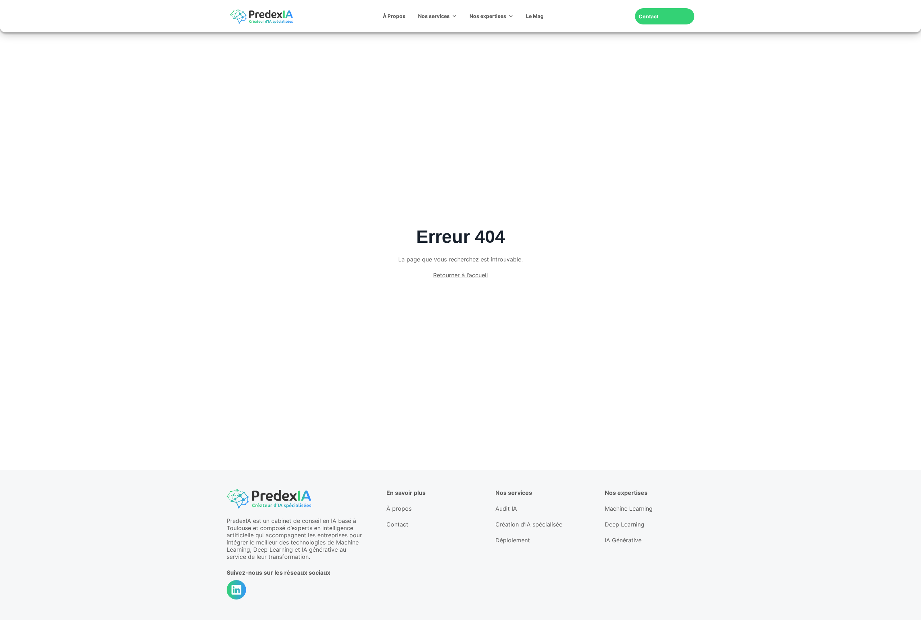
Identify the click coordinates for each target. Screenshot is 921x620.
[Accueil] (261, 16)
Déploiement (512, 540)
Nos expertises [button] (487, 16)
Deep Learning (624, 524)
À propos (399, 508)
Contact (648, 16)
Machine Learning (629, 508)
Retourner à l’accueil (460, 275)
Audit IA (506, 508)
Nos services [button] (434, 16)
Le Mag (535, 16)
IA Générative (623, 540)
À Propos (394, 16)
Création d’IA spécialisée (528, 524)
